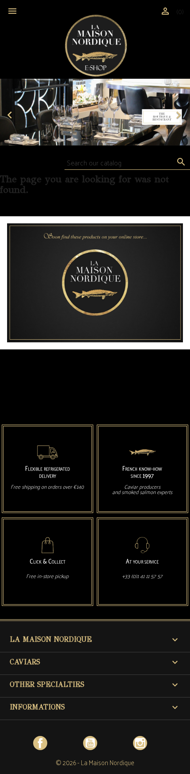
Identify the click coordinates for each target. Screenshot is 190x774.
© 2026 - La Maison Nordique (95, 762)
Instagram (140, 743)
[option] (95, 112)
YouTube (90, 743)
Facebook (40, 743)
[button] (14, 112)
